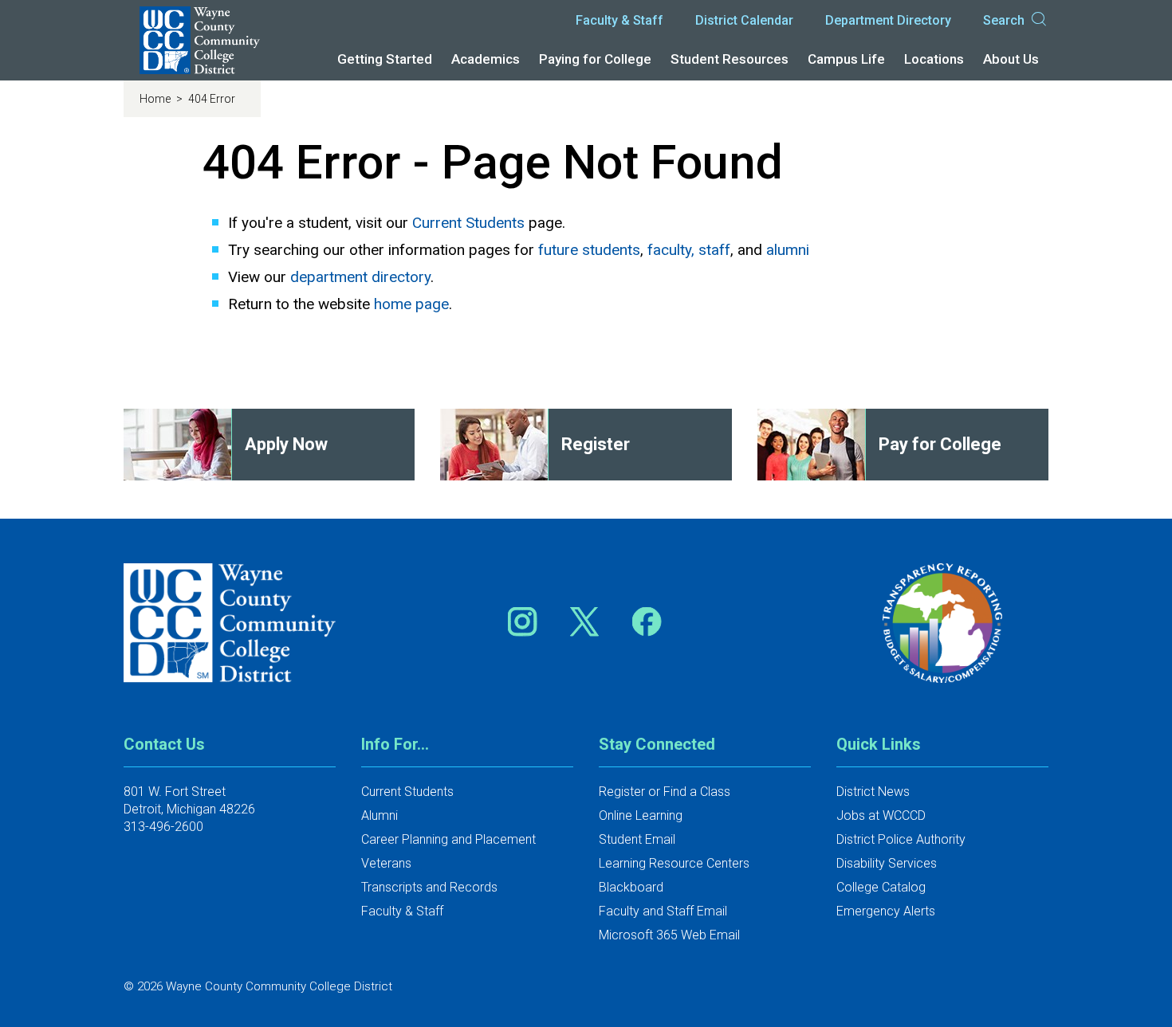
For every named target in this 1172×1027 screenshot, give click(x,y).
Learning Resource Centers (674, 863)
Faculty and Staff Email (663, 911)
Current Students (468, 223)
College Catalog (881, 887)
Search (1004, 20)
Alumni (379, 815)
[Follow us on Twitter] (590, 621)
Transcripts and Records (429, 887)
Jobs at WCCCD (881, 815)
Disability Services (886, 863)
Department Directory (888, 20)
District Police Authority (901, 839)
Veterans (386, 863)
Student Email (637, 839)
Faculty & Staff (619, 20)
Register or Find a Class (664, 791)
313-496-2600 (163, 826)
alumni (787, 250)
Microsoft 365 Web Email (669, 935)
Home (156, 98)
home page (411, 304)
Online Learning (640, 815)
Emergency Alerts (885, 911)
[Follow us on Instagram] (528, 621)
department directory (360, 277)
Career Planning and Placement (448, 839)
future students (589, 250)
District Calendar (744, 20)
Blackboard (631, 887)
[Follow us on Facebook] (648, 621)
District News (873, 791)
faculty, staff (688, 250)
